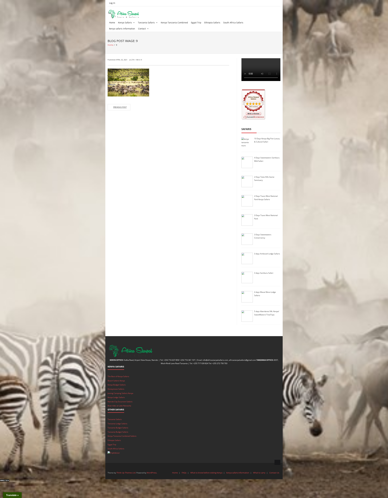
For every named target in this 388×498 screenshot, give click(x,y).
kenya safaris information (122, 28)
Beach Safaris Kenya (116, 380)
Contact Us (274, 472)
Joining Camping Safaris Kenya (120, 393)
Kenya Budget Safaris (117, 384)
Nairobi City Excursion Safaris (120, 401)
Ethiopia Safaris (212, 22)
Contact (142, 28)
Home (112, 22)
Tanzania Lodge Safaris (117, 423)
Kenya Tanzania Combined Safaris (122, 436)
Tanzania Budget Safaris (118, 427)
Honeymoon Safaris (116, 389)
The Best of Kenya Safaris (118, 376)
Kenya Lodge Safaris (116, 397)
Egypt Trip (196, 22)
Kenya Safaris (125, 22)
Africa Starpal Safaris (253, 98)
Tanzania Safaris (146, 22)
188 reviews (253, 107)
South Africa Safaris (233, 22)
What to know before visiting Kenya (206, 472)
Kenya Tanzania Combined (174, 22)
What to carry (259, 472)
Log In (112, 3)
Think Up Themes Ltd (125, 472)
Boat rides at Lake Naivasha (119, 405)
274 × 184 (135, 60)
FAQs (184, 472)
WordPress (152, 472)
